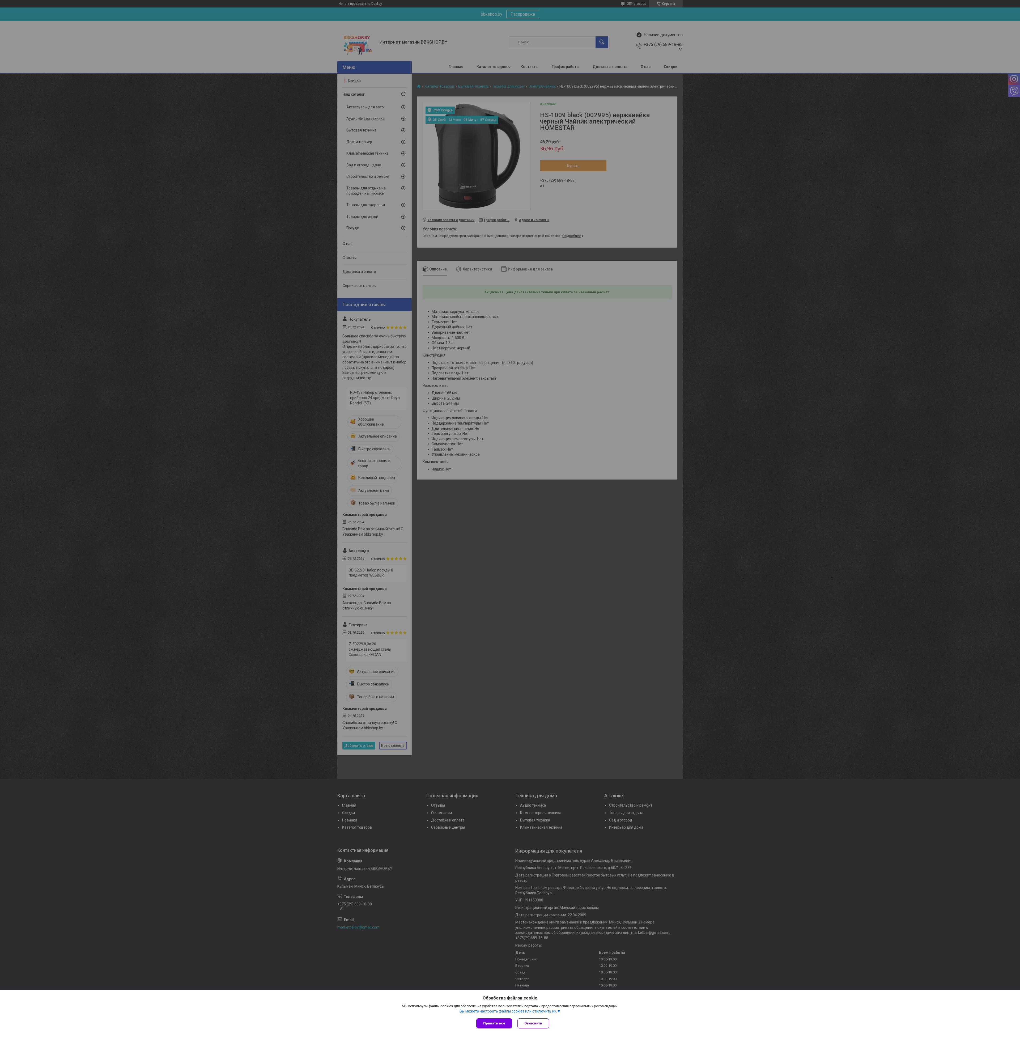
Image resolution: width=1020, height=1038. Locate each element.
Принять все (494, 1023)
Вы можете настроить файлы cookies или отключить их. (508, 1011)
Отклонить (533, 1023)
